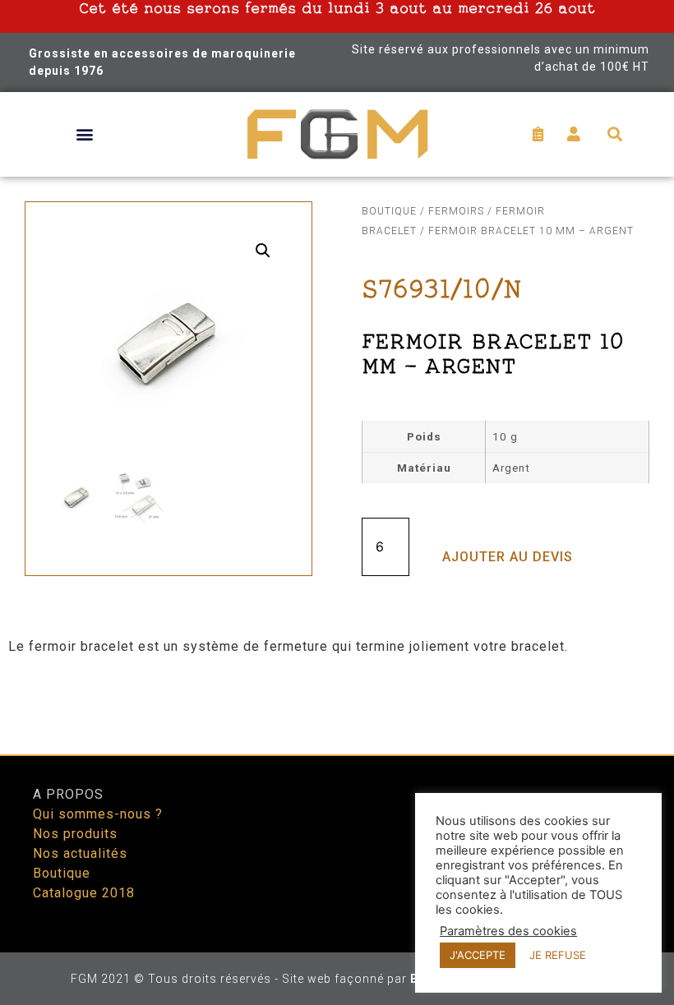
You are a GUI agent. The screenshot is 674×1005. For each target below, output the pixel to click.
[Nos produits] (179, 834)
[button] (84, 134)
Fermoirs (456, 211)
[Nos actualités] (179, 854)
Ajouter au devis (507, 557)
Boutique (389, 211)
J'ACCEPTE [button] (477, 954)
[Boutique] (179, 873)
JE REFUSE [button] (557, 954)
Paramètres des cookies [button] (508, 931)
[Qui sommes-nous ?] (179, 814)
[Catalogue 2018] (179, 893)
